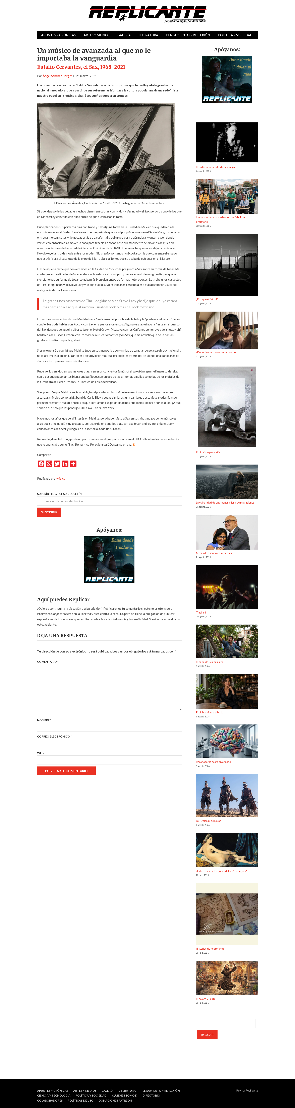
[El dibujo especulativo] (227, 407)
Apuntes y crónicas (58, 35)
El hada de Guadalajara (209, 662)
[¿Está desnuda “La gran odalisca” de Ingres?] (227, 851)
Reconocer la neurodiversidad (213, 761)
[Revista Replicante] (147, 14)
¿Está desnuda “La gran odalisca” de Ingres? (221, 871)
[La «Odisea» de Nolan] (227, 796)
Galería (124, 35)
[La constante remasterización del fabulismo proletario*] (227, 197)
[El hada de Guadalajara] (227, 642)
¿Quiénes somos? (124, 1095)
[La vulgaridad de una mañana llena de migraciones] (227, 483)
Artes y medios (96, 35)
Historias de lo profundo (210, 948)
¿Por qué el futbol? (207, 299)
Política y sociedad (235, 35)
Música (60, 478)
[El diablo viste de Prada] (227, 692)
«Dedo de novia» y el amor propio (216, 352)
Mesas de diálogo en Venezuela (214, 553)
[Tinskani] (227, 587)
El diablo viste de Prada (210, 712)
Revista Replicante (247, 1090)
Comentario (47, 661)
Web (40, 753)
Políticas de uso (81, 1100)
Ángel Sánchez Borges (57, 76)
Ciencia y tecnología (53, 1095)
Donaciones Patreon (115, 1100)
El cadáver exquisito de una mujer (215, 167)
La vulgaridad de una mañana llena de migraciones (225, 502)
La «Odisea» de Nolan (208, 820)
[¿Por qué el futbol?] (227, 265)
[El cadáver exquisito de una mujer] (227, 143)
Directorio (151, 1095)
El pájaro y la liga (206, 998)
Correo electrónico (54, 736)
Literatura (148, 35)
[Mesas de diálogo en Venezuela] (227, 533)
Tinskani (201, 612)
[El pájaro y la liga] (227, 979)
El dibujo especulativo (209, 452)
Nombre (44, 720)
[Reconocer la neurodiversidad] (227, 742)
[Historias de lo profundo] (227, 914)
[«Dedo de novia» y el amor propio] (227, 331)
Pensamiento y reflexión (188, 35)
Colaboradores (50, 1100)
